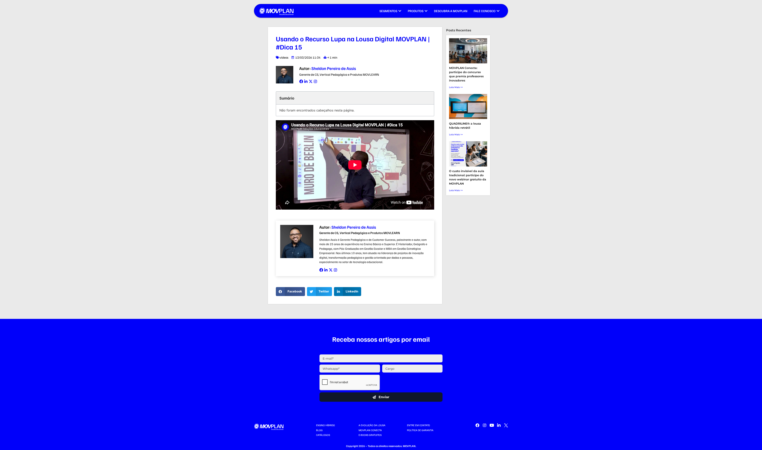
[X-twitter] (311, 81)
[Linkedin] (306, 81)
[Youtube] (492, 425)
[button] (290, 291)
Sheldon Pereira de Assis (327, 68)
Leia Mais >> (456, 87)
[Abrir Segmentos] (399, 11)
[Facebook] (301, 81)
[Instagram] (315, 81)
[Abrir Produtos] (426, 11)
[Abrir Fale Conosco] (498, 11)
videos (284, 57)
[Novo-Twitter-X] (506, 425)
